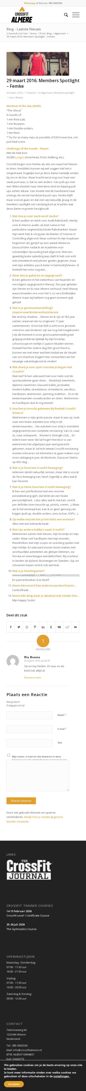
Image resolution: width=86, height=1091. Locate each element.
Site (60, 742)
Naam (62, 715)
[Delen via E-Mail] (75, 627)
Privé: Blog (46, 33)
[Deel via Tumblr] (51, 627)
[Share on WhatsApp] (27, 627)
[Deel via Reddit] (67, 627)
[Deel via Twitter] (19, 627)
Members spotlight (64, 92)
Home (33, 33)
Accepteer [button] (14, 1084)
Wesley (19, 97)
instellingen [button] (61, 1076)
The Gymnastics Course (21, 929)
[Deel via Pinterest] (35, 627)
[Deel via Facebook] (11, 627)
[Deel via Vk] (59, 627)
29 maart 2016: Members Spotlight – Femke (43, 83)
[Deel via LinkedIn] (43, 627)
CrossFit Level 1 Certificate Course (27, 915)
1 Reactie (30, 92)
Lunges (19, 157)
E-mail (62, 729)
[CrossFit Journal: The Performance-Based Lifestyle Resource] (29, 880)
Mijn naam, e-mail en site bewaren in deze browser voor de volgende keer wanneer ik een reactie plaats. (39, 760)
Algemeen (60, 33)
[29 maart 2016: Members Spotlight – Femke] (37, 64)
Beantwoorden (32, 677)
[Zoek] (64, 14)
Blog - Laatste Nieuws (23, 29)
